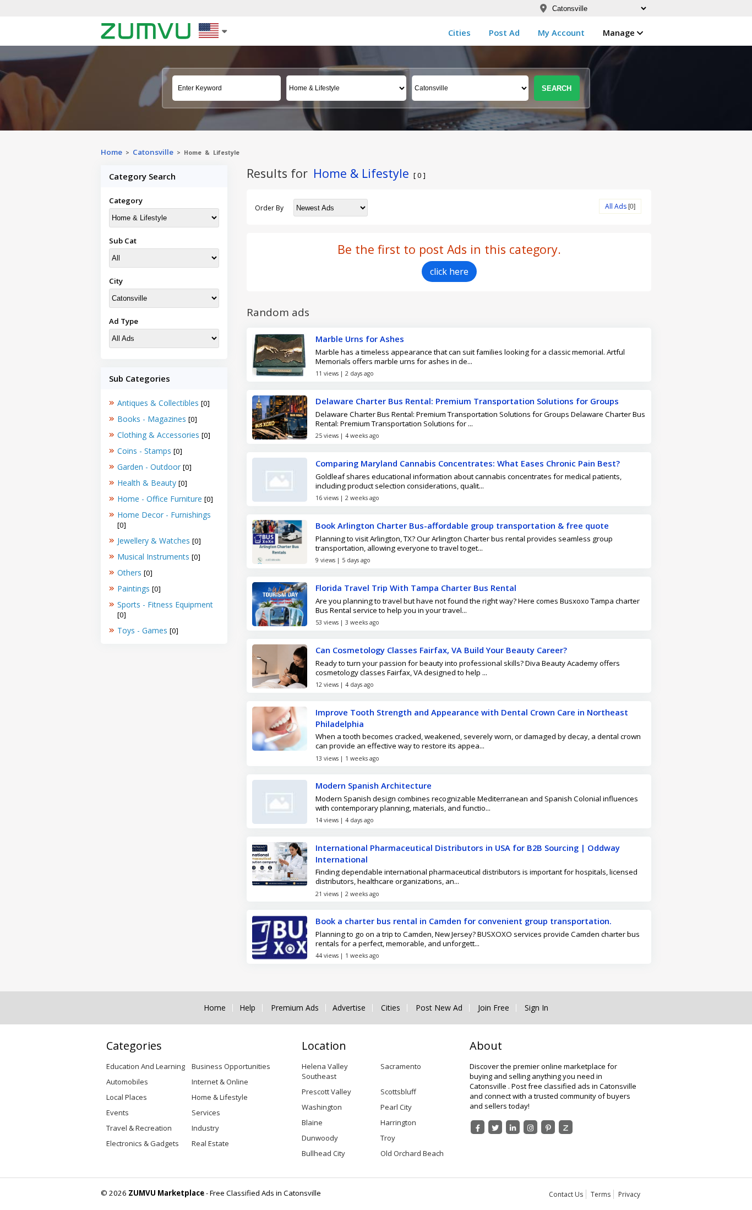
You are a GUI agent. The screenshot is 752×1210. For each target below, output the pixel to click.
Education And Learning (145, 1066)
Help (247, 1008)
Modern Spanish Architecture (373, 785)
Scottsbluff (398, 1092)
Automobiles (127, 1082)
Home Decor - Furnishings (164, 514)
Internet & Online (220, 1082)
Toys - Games (143, 630)
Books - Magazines (152, 419)
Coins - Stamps (145, 451)
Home (111, 152)
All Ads (615, 206)
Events (117, 1112)
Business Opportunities (231, 1066)
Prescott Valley (326, 1092)
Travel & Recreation (139, 1128)
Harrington (398, 1122)
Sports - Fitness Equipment (165, 604)
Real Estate (210, 1143)
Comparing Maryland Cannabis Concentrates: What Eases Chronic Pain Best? (467, 463)
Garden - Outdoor (150, 467)
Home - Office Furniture (160, 498)
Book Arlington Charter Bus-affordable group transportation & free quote (462, 525)
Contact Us (566, 1194)
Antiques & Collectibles (159, 403)
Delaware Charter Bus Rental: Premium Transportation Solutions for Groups (467, 400)
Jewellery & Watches (154, 540)
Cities (459, 32)
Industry (205, 1128)
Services (206, 1112)
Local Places (126, 1097)
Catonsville (153, 152)
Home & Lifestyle (220, 1097)
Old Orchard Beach (412, 1153)
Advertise (349, 1008)
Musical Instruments (154, 556)
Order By (269, 208)
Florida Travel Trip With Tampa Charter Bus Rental (415, 587)
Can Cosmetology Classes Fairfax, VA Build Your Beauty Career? (441, 649)
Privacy (629, 1194)
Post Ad (504, 32)
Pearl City (396, 1107)
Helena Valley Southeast (325, 1071)
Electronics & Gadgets (142, 1143)
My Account (561, 32)
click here (449, 271)
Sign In (536, 1008)
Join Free (493, 1008)
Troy (387, 1138)
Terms (601, 1194)
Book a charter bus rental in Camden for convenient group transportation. (463, 920)
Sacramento (400, 1066)
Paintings (134, 588)
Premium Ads (295, 1008)
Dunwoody (320, 1138)
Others (130, 572)
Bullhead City (323, 1153)
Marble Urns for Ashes (359, 338)
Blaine (312, 1122)
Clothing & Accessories (159, 435)
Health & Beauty (147, 483)
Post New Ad (439, 1008)
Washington (322, 1107)
